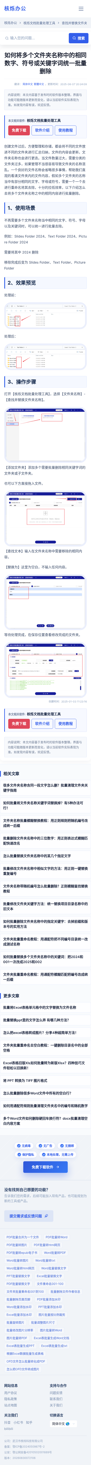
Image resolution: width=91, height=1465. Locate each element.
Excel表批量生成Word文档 (51, 1338)
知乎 (29, 1422)
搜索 (81, 38)
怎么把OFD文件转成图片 (23, 1369)
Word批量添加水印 (19, 1307)
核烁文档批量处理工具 (39, 23)
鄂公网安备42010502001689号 (32, 1452)
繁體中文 (39, 84)
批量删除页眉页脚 (18, 1299)
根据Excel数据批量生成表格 (25, 1353)
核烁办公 (15, 8)
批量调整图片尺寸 (43, 1322)
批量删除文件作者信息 (65, 1291)
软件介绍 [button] (42, 130)
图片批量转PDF (17, 1338)
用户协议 (10, 1393)
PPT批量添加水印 (50, 1307)
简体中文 (28, 84)
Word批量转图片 (18, 1260)
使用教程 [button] (65, 130)
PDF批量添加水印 (49, 1299)
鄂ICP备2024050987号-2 (28, 1446)
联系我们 (56, 1399)
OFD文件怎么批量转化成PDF (26, 1361)
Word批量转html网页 (20, 1268)
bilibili (8, 1429)
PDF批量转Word (57, 1237)
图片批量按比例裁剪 (52, 1314)
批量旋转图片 (15, 1322)
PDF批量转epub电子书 (22, 1252)
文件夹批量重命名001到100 (25, 1291)
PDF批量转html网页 (47, 1245)
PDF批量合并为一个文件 (23, 1237)
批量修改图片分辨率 (20, 1330)
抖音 (7, 1422)
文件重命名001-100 (50, 1284)
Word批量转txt (45, 1260)
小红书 (18, 1422)
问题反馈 (56, 1393)
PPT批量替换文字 (18, 1276)
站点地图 (10, 1405)
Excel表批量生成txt (54, 1346)
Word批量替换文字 (53, 1268)
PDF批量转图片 (17, 1245)
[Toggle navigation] (81, 9)
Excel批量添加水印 (19, 1314)
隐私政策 (10, 1399)
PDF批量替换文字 (18, 1284)
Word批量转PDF (55, 1252)
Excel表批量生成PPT (20, 1346)
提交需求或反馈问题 (26, 1216)
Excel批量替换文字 (49, 1276)
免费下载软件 (42, 1167)
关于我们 (56, 1405)
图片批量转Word (51, 1330)
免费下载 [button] (19, 130)
